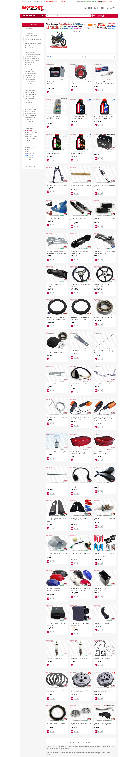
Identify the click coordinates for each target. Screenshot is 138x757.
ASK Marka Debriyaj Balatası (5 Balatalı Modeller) (81, 82)
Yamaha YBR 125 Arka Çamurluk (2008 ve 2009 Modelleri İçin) (104, 252)
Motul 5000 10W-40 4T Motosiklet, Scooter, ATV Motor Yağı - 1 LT (103, 117)
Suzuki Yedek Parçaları (30, 56)
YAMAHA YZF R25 (29, 157)
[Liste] (48, 57)
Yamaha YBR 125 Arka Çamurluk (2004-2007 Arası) (79, 252)
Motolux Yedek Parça (30, 47)
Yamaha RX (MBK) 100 (30, 147)
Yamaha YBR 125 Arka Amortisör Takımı (79, 219)
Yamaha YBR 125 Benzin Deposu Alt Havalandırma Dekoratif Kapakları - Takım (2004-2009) (56, 519)
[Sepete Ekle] (48, 92)
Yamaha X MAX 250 (29, 153)
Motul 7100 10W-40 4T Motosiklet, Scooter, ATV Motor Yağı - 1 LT (80, 152)
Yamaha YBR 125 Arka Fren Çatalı (79, 351)
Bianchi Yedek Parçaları (30, 77)
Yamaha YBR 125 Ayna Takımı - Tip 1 (104, 485)
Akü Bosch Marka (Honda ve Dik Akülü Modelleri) (57, 82)
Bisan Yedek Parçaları (30, 79)
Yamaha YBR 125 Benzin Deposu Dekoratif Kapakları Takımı (79, 519)
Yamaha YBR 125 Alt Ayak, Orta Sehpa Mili (81, 185)
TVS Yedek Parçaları (29, 128)
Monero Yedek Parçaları (30, 111)
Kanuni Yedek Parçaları (30, 100)
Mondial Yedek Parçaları (30, 109)
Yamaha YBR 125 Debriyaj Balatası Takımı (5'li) (56, 724)
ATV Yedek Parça (29, 33)
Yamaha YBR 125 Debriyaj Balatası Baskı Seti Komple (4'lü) (80, 690)
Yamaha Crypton (28, 134)
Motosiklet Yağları (29, 69)
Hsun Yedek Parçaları (30, 92)
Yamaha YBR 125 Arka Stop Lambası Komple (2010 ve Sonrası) (104, 452)
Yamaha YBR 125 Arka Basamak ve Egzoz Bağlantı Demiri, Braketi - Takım (56, 252)
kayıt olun (94, 1)
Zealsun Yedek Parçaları (30, 162)
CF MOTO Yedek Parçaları (31, 35)
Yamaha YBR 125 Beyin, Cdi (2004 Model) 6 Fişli (103, 589)
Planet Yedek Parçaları (30, 119)
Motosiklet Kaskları (29, 62)
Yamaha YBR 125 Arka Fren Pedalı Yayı (57, 417)
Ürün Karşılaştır (51, 92)
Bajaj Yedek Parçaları (30, 75)
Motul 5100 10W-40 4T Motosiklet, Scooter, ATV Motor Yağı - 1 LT (56, 152)
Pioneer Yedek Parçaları (30, 50)
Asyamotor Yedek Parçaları (31, 73)
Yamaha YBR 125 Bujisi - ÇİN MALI (79, 658)
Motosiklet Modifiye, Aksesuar (32, 58)
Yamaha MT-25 (28, 140)
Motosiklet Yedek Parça (30, 164)
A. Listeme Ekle (53, 92)
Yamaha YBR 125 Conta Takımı (102, 658)
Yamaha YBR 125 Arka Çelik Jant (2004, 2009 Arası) (81, 285)
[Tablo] (51, 57)
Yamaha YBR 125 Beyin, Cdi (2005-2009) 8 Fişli (56, 624)
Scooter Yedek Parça (30, 166)
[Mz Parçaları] (106, 1)
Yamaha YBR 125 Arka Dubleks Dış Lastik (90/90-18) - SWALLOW (80, 318)
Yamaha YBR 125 (50, 20)
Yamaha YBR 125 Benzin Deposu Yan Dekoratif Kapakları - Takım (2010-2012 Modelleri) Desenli (104, 554)
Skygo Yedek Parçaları (30, 126)
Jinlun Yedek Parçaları (30, 98)
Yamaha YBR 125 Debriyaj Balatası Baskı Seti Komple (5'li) (103, 690)
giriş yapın (86, 1)
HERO (26, 37)
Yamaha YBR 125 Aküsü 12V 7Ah (103, 152)
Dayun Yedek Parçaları (30, 83)
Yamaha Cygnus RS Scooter (31, 138)
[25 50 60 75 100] (91, 57)
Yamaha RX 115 (28, 149)
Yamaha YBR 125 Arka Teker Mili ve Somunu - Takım (56, 485)
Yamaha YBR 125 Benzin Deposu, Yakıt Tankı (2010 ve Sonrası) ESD (81, 589)
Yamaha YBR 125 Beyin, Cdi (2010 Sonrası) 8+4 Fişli (80, 624)
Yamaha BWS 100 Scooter (31, 132)
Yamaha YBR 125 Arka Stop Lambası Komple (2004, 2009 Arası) (80, 452)
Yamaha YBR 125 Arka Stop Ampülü (56, 452)
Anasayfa (24, 20)
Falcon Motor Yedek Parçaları (31, 88)
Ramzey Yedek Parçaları (30, 121)
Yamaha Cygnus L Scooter (31, 136)
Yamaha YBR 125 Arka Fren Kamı (55, 384)
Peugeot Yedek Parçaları (30, 115)
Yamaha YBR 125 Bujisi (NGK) (54, 658)
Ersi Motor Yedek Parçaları (31, 86)
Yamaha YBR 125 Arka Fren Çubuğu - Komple (104, 351)
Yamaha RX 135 (28, 151)
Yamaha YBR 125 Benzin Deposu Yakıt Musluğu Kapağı (57, 554)
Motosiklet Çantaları (29, 64)
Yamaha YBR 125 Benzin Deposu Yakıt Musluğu (104, 519)
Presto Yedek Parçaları (30, 117)
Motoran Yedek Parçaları (30, 113)
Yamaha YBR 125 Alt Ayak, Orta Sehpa (57, 185)
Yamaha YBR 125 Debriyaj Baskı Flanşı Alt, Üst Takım (81, 724)
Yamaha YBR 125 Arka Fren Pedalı (103, 384)
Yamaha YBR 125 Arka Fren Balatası (103, 317)
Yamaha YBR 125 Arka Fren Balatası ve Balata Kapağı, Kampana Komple (57, 351)
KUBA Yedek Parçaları (30, 102)
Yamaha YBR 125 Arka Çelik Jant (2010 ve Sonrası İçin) (104, 285)
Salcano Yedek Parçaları (30, 124)
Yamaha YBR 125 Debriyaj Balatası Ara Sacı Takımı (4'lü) (57, 690)
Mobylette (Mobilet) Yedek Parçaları (33, 43)
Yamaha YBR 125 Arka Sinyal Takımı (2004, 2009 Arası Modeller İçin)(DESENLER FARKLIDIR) (103, 418)
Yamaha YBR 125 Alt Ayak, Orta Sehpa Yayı (104, 185)
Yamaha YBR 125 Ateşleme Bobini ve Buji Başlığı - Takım (80, 485)
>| (89, 739)
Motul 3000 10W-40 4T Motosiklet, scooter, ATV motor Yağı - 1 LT (80, 117)
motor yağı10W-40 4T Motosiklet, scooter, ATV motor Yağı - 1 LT (55, 117)
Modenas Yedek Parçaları (31, 45)
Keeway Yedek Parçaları (30, 105)
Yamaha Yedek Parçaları (36, 20)
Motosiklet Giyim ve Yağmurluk (32, 60)
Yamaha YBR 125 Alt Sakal (53, 218)
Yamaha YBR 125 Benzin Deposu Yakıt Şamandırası (81, 554)
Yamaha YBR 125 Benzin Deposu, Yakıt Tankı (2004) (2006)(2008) (57, 589)
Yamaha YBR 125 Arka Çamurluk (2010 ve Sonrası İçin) (57, 285)
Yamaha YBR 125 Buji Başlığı (101, 623)
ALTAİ (26, 31)
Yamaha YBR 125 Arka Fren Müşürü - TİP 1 (80, 384)
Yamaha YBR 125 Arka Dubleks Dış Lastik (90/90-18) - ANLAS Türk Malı (56, 318)
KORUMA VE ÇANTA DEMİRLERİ (33, 39)
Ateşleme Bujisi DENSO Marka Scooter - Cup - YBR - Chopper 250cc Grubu (104, 82)
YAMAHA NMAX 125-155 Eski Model (33, 143)
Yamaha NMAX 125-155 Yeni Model (33, 145)
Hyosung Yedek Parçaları (30, 94)
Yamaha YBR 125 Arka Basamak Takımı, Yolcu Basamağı (104, 219)
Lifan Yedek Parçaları (30, 107)
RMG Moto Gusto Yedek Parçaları (33, 54)
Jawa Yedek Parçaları (30, 96)
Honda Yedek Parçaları (30, 90)
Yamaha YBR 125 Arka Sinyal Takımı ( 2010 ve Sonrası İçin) (80, 417)
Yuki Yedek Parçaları (29, 159)
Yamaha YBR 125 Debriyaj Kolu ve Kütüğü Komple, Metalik (103, 724)
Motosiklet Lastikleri (29, 67)
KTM (26, 41)
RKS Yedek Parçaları (30, 52)
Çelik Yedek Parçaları (30, 81)
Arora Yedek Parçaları (30, 71)
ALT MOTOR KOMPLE (30, 28)
